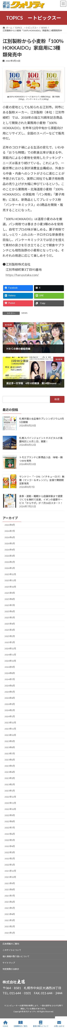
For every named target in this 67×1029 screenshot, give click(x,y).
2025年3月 (10, 630)
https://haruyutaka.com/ (22, 275)
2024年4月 (10, 698)
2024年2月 (10, 710)
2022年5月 (10, 840)
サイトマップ (9, 962)
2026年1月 (10, 568)
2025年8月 (10, 599)
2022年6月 (10, 834)
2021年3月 (10, 920)
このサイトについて (12, 950)
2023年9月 (10, 741)
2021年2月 (10, 926)
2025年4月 (10, 624)
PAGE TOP (61, 1013)
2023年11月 (10, 729)
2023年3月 (10, 778)
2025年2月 (10, 636)
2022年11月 (10, 803)
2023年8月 (10, 747)
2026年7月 (10, 531)
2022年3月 (10, 852)
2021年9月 (10, 883)
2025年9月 (10, 593)
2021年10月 (10, 877)
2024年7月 (10, 679)
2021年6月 (10, 902)
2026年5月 (10, 543)
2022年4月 (10, 846)
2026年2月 (10, 562)
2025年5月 (10, 617)
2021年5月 (10, 908)
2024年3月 (10, 704)
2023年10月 (10, 735)
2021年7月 (10, 895)
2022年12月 (10, 797)
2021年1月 (10, 933)
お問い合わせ (59, 1026)
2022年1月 (10, 865)
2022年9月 (10, 815)
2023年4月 (10, 772)
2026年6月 (10, 537)
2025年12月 (10, 574)
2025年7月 (10, 605)
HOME (5, 1026)
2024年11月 (10, 654)
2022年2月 (10, 858)
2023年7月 (10, 753)
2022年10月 (10, 809)
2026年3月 (10, 556)
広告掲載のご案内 (11, 943)
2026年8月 (10, 525)
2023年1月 (10, 790)
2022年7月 (10, 827)
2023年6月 (10, 759)
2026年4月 (10, 549)
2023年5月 (10, 766)
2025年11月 (10, 580)
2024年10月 (10, 661)
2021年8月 (10, 889)
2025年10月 (10, 586)
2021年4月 (10, 914)
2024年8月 (10, 673)
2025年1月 (10, 642)
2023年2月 (10, 784)
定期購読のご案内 (20, 1026)
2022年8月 (10, 821)
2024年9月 (10, 667)
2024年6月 (10, 685)
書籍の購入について (40, 1026)
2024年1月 (10, 716)
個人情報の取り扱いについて (16, 956)
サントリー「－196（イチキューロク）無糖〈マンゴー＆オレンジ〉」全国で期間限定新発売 (41, 480)
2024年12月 (10, 648)
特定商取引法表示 (11, 969)
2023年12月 (10, 722)
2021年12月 (10, 871)
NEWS (24, 313)
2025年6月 (10, 611)
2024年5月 (10, 692)
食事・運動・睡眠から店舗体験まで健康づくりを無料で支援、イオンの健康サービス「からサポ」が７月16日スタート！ (41, 499)
